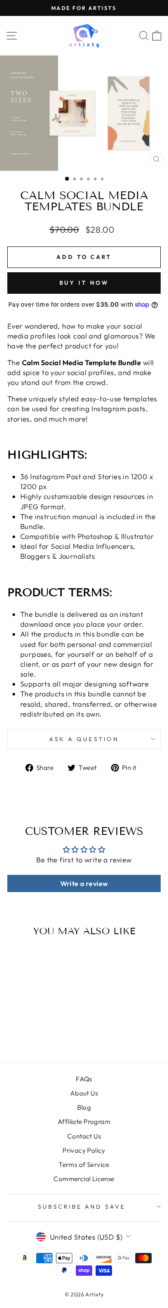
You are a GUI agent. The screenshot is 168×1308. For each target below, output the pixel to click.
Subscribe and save (82, 1206)
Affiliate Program (84, 1121)
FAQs (84, 1079)
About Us (84, 1093)
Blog (84, 1107)
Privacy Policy (84, 1150)
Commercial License (83, 1179)
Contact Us (84, 1136)
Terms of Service (84, 1164)
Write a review (84, 883)
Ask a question (84, 739)
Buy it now (84, 282)
